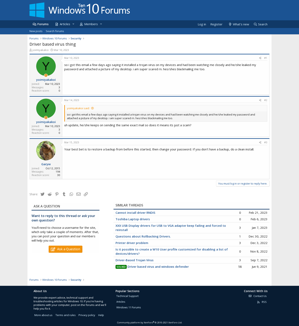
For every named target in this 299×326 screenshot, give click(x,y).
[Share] (260, 58)
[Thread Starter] (46, 75)
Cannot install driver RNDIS (135, 212)
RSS (264, 302)
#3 (265, 142)
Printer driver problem (132, 243)
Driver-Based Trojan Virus (135, 260)
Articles (65, 24)
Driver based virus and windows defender (158, 266)
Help (101, 315)
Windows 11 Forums (128, 307)
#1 (265, 58)
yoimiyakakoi (40, 50)
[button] (73, 24)
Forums (43, 24)
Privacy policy (87, 315)
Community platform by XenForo (149, 322)
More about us (43, 315)
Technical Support (127, 296)
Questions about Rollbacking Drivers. (143, 236)
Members (91, 24)
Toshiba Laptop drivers (133, 219)
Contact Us (260, 296)
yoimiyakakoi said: (78, 108)
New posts (36, 31)
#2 (265, 100)
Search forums (55, 31)
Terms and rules (66, 315)
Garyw (46, 164)
